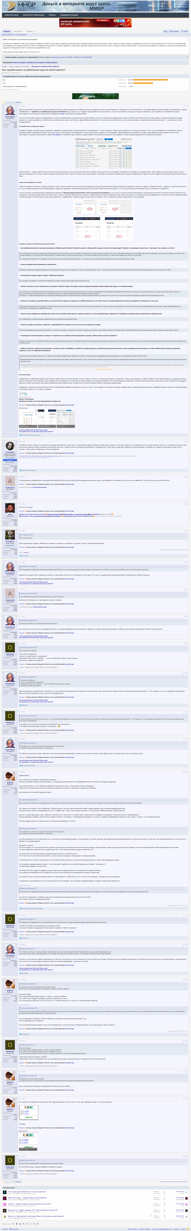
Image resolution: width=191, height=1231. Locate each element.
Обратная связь (132, 1229)
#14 (187, 915)
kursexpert (10, 541)
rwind (9, 1206)
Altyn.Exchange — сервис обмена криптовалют (27, 1198)
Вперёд (18, 102)
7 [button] (122, 80)
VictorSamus (7, 73)
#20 (187, 1156)
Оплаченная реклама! (40, 487)
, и (31, 435)
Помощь (176, 1229)
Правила (52, 15)
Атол (10, 514)
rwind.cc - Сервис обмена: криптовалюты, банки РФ (29, 1204)
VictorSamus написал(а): (27, 593)
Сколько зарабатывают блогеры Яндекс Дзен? (33, 430)
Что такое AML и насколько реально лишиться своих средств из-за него (40, 456)
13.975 (15, 664)
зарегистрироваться (31, 52)
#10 (187, 673)
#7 (187, 589)
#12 (187, 739)
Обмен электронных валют (32, 1200)
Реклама (21, 405)
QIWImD (10, 783)
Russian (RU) (15, 1229)
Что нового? (17, 31)
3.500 (15, 127)
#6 (187, 562)
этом (184, 193)
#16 (187, 980)
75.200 (15, 498)
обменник (26, 552)
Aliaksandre (10, 488)
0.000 (15, 793)
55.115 (15, 471)
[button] (23, 31)
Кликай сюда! (69, 405)
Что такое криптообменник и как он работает (27, 1191)
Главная (183, 1229)
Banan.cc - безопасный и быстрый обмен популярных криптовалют (36, 1216)
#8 (187, 616)
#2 (187, 441)
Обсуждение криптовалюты (28, 1193)
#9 (187, 643)
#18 (187, 1072)
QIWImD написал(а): (26, 919)
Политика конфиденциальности (162, 1229)
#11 (187, 712)
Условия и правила (145, 1229)
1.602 (15, 525)
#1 (187, 106)
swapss (10, 1193)
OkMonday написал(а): (27, 677)
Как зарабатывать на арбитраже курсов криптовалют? (36, 431)
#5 (187, 531)
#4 (187, 504)
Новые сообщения (8, 35)
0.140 (15, 554)
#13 (187, 772)
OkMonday (10, 654)
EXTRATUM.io (12, 1212)
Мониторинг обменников (33, 15)
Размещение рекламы (69, 15)
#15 (187, 945)
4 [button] (122, 83)
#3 (187, 477)
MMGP (6, 1229)
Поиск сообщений (21, 35)
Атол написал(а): (25, 535)
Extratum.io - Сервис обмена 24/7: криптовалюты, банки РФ (32, 1210)
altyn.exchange (12, 1200)
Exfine (182, 1193)
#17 (187, 1041)
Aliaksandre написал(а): (27, 566)
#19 (187, 1098)
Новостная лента (12, 15)
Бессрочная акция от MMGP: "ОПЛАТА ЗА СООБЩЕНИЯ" (72, 57)
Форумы (6, 31)
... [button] (10, 102)
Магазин (30, 31)
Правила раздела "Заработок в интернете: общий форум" (35, 62)
